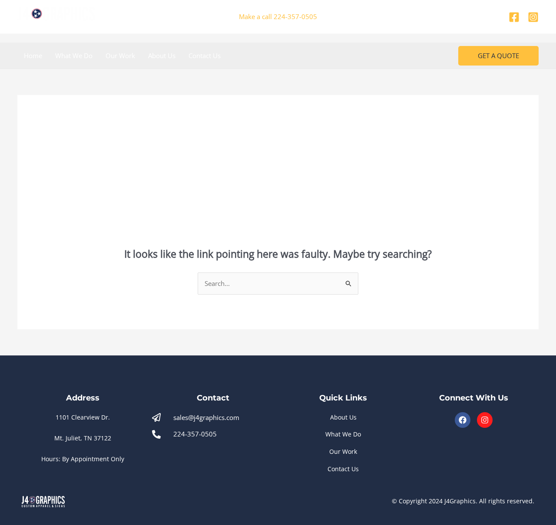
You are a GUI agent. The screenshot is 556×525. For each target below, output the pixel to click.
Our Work (120, 55)
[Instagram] (533, 17)
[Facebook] (514, 17)
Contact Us (205, 55)
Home (33, 55)
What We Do (74, 55)
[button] (498, 56)
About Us (161, 55)
